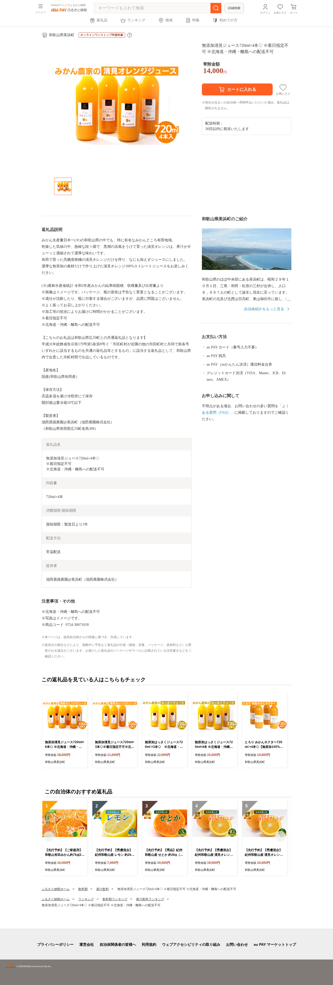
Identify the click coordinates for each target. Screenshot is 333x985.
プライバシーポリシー (55, 944)
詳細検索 (234, 8)
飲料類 (83, 889)
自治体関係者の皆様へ (118, 944)
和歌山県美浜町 (61, 35)
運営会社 (86, 944)
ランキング (136, 20)
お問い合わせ (237, 944)
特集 (196, 20)
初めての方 (228, 20)
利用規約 (149, 944)
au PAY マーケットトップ (275, 944)
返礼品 (102, 20)
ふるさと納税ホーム (56, 889)
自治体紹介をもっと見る (264, 309)
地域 (168, 20)
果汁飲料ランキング (150, 899)
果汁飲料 (102, 889)
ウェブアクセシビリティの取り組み (191, 944)
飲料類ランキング (115, 899)
